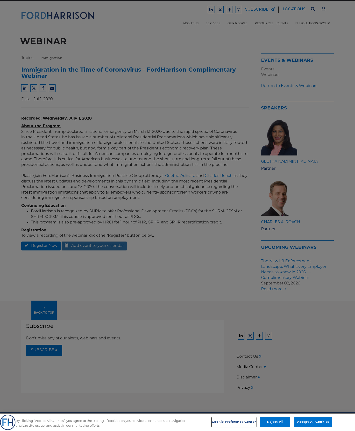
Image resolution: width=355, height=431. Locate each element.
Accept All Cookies (313, 422)
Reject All (275, 422)
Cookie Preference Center (234, 422)
